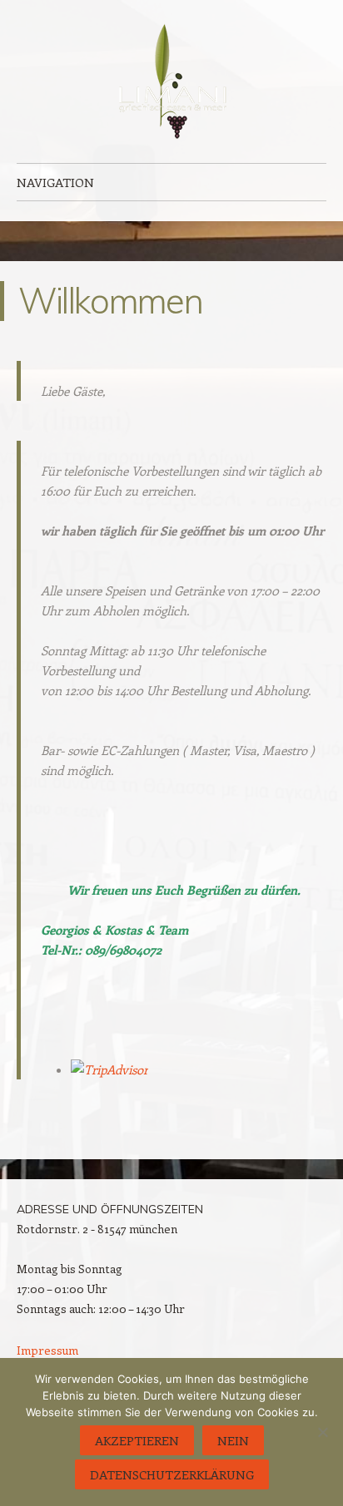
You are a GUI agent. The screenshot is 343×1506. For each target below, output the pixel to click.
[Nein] (322, 1432)
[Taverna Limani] (171, 81)
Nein (233, 1440)
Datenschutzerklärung (172, 1474)
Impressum (47, 1350)
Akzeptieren (137, 1440)
